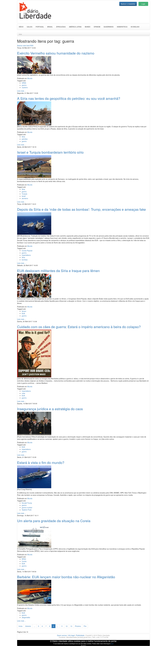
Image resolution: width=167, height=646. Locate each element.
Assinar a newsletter (128, 4)
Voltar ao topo (160, 641)
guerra (24, 85)
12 (66, 626)
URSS (24, 83)
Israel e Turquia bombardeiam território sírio (50, 152)
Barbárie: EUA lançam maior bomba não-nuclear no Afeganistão (66, 576)
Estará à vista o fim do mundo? (40, 462)
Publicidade (80, 635)
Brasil (50, 27)
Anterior (28, 626)
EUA (23, 313)
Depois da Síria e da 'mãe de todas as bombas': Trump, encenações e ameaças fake (81, 209)
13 (71, 626)
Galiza (29, 27)
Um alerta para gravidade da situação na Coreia (53, 520)
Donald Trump (27, 503)
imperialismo (26, 255)
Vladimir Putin (27, 510)
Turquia (24, 194)
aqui (112, 644)
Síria (23, 137)
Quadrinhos (108, 27)
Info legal (71, 635)
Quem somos (62, 635)
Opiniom (97, 27)
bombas (24, 260)
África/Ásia (61, 27)
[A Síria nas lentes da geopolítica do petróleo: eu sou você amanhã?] (34, 113)
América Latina (75, 27)
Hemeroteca (122, 27)
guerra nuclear (27, 507)
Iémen (24, 311)
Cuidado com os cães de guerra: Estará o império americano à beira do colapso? (79, 326)
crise (23, 393)
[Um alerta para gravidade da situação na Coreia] (34, 535)
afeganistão (26, 617)
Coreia (24, 561)
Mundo (87, 27)
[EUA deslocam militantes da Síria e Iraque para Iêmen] (34, 285)
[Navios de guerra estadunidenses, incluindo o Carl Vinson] (34, 223)
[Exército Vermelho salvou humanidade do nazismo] (34, 64)
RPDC (24, 559)
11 (62, 626)
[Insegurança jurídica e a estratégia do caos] (34, 423)
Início (21, 27)
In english (135, 27)
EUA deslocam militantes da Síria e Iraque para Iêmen (58, 270)
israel (24, 196)
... (34, 626)
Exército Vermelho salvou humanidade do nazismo (55, 53)
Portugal (40, 27)
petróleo (25, 139)
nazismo (25, 87)
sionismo (25, 198)
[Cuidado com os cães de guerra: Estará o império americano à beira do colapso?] (34, 353)
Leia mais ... (21, 91)
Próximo (78, 626)
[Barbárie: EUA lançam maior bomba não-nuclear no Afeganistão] (34, 591)
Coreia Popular (27, 250)
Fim (85, 626)
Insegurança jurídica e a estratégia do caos (50, 408)
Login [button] (143, 4)
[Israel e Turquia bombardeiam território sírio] (34, 166)
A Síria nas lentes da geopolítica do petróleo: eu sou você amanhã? (68, 98)
